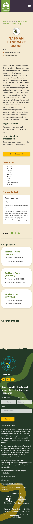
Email (3, 407)
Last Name (21, 398)
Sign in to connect (16, 154)
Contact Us (26, 511)
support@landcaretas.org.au (13, 484)
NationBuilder (16, 517)
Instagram (22, 471)
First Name (5, 398)
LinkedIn (6, 473)
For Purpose (14, 515)
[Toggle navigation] (29, 6)
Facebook (13, 471)
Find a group (22, 21)
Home (5, 21)
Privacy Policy (16, 511)
